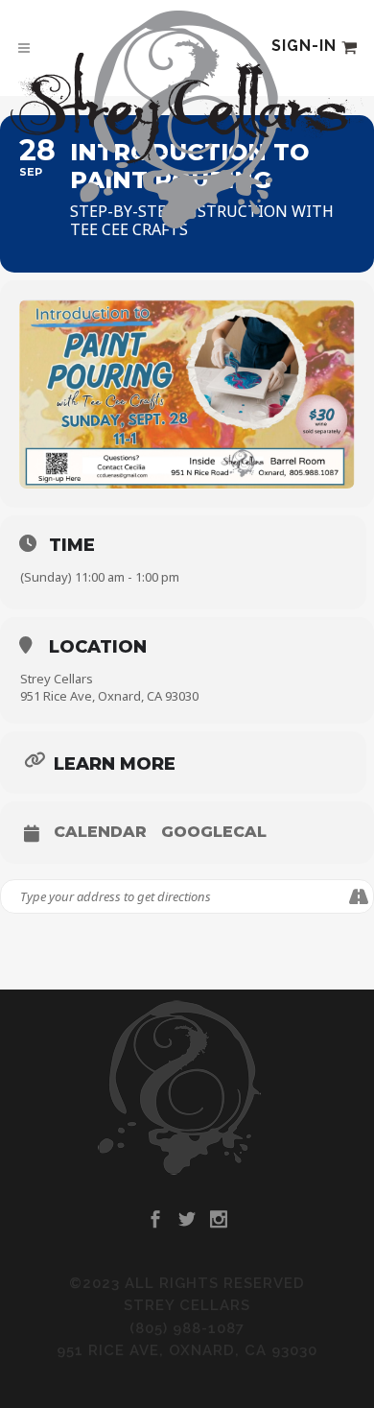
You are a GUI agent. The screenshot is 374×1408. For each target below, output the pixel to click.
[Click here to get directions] (358, 896)
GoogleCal (214, 832)
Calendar (100, 832)
